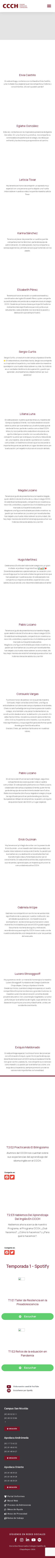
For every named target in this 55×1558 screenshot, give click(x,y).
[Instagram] (21, 1540)
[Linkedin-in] (27, 1540)
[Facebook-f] (15, 1540)
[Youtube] (33, 1540)
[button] (49, 6)
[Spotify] (39, 1540)
